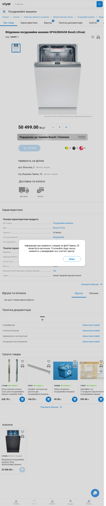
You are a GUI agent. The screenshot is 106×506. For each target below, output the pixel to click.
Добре (72, 259)
